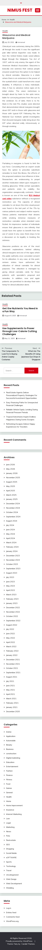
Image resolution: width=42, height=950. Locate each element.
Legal (8, 823)
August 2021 (11, 677)
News (8, 831)
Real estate (11, 840)
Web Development (14, 883)
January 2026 (12, 473)
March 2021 (11, 698)
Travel (8, 870)
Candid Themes (28, 944)
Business (10, 749)
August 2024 (11, 521)
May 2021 (10, 690)
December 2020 (13, 711)
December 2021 (13, 659)
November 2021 (13, 664)
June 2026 (10, 464)
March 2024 (11, 542)
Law (8, 818)
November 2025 (13, 477)
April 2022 (10, 642)
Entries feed (11, 912)
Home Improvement (14, 805)
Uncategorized (12, 875)
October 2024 (12, 512)
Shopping (10, 849)
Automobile (11, 740)
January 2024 (12, 551)
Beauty (9, 745)
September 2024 (13, 516)
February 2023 (12, 599)
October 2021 (12, 668)
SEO (8, 844)
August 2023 (11, 573)
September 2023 (13, 568)
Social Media (11, 853)
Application (10, 736)
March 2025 (11, 495)
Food (8, 784)
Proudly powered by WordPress (19, 941)
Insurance (10, 810)
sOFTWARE (11, 857)
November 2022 (13, 612)
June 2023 (10, 581)
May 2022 (10, 638)
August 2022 (11, 625)
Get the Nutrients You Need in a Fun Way (20, 310)
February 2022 (12, 651)
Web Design (11, 879)
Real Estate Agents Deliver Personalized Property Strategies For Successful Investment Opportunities (21, 395)
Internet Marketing (14, 814)
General (9, 792)
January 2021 (12, 707)
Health (5, 31)
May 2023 (10, 586)
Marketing (10, 827)
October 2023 (12, 564)
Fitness (9, 779)
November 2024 (13, 508)
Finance (9, 775)
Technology (11, 866)
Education (10, 762)
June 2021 (10, 685)
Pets (8, 836)
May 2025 (10, 486)
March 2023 (11, 594)
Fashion (9, 771)
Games (9, 788)
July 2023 (10, 577)
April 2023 (10, 590)
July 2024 (10, 525)
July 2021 (10, 681)
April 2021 (10, 694)
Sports (9, 862)
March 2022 (11, 646)
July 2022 (10, 629)
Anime (8, 732)
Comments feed (12, 917)
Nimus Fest (19, 10)
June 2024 (10, 529)
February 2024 (12, 547)
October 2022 (12, 616)
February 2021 (12, 703)
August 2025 (11, 482)
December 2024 (13, 503)
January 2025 (12, 499)
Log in (8, 908)
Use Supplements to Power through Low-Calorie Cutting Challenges (19, 331)
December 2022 (13, 607)
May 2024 (10, 534)
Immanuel (21, 42)
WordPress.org (12, 921)
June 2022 (10, 633)
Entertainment (12, 766)
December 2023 (13, 555)
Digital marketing (13, 758)
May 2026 (10, 469)
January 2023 (12, 603)
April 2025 (10, 490)
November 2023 (13, 560)
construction (11, 753)
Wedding (10, 888)
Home (8, 801)
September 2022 (13, 620)
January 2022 (12, 655)
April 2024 (10, 538)
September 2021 (13, 672)
